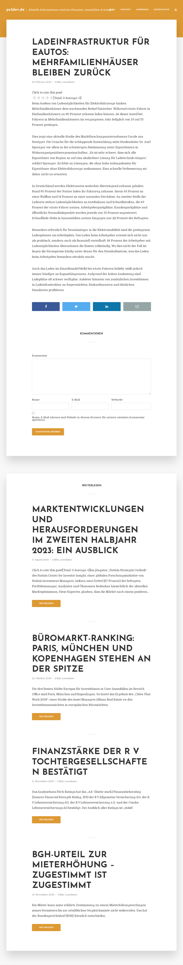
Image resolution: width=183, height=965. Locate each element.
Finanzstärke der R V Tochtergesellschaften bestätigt (89, 762)
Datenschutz (161, 10)
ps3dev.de (15, 10)
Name (35, 399)
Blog (112, 10)
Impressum (142, 10)
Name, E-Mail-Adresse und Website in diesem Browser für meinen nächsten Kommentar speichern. (88, 418)
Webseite (117, 399)
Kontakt (126, 10)
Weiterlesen (46, 604)
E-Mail (76, 399)
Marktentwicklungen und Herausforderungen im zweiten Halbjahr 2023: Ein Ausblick (88, 530)
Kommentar (39, 355)
